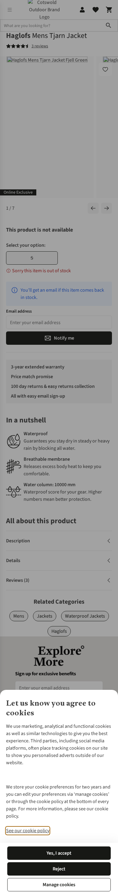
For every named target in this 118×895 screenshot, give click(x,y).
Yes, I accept (59, 853)
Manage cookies (59, 884)
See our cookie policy (27, 830)
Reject (59, 869)
